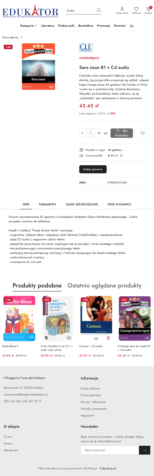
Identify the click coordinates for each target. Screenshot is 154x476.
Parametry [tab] (47, 204)
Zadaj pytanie (93, 169)
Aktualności (11, 450)
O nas (7, 437)
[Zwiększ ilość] (99, 133)
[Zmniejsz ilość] (82, 133)
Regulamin (87, 415)
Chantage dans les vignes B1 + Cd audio (134, 348)
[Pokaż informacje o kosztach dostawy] (121, 155)
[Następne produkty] (143, 311)
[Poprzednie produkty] (10, 311)
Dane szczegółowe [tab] (82, 204)
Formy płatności (91, 395)
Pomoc (8, 443)
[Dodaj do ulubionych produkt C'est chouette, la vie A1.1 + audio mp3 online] (70, 300)
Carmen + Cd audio (91, 346)
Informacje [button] (89, 378)
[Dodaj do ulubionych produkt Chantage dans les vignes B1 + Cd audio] (147, 300)
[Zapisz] (144, 450)
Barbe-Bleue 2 (10, 346)
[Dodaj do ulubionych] (142, 133)
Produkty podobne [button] (37, 285)
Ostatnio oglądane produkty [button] (104, 285)
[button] (29, 26)
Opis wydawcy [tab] (119, 204)
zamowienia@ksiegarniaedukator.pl (26, 394)
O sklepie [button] (12, 426)
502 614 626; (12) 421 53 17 (22, 401)
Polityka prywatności (94, 409)
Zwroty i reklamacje (93, 402)
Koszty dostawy (90, 388)
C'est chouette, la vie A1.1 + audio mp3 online (57, 348)
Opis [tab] (26, 204)
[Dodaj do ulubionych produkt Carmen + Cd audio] (109, 300)
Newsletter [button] (89, 426)
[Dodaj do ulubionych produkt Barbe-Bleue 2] (32, 300)
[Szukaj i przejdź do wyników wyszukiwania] (98, 11)
